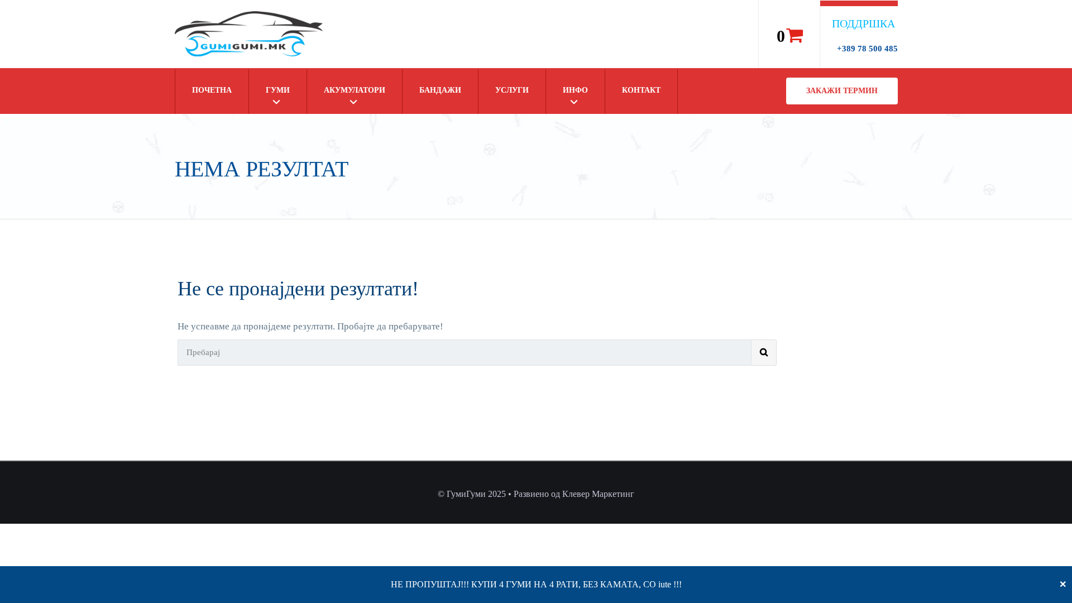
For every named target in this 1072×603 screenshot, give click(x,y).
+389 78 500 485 (867, 48)
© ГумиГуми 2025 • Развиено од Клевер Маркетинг (536, 494)
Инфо (575, 90)
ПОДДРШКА (863, 23)
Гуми (278, 90)
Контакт (641, 90)
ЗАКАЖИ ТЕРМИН (842, 91)
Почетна (212, 90)
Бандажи (440, 90)
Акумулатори (354, 90)
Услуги (512, 90)
